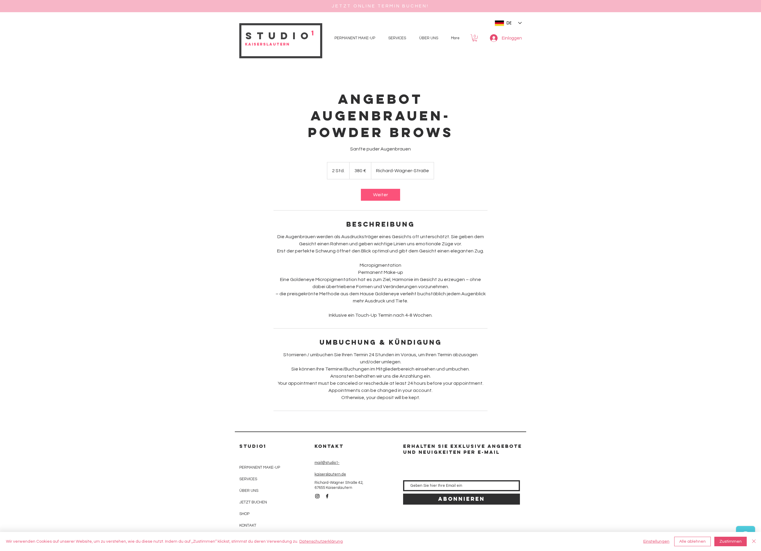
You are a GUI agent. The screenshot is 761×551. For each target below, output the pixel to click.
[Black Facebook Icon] (327, 496)
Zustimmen (730, 541)
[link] (380, 195)
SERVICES (248, 479)
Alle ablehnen (692, 541)
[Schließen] (753, 541)
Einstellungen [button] (656, 541)
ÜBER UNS (248, 491)
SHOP (244, 514)
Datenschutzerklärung (321, 541)
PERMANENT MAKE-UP (259, 467)
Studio (279, 36)
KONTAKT (247, 525)
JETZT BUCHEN (253, 502)
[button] (475, 38)
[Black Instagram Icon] (317, 496)
